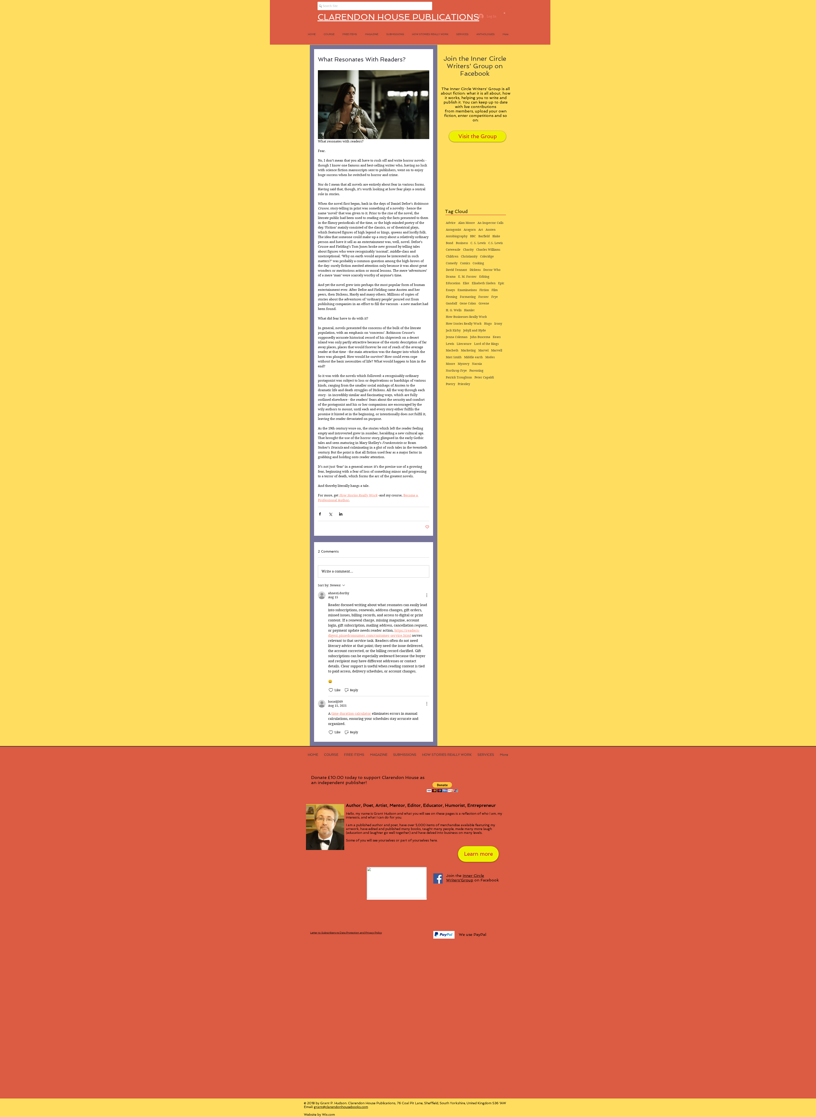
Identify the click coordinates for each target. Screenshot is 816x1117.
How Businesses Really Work (466, 317)
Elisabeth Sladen (484, 283)
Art (480, 230)
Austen (491, 230)
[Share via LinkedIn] (341, 514)
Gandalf (451, 303)
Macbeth (452, 350)
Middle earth (473, 357)
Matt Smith (454, 357)
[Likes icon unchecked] (331, 690)
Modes (490, 357)
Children (452, 256)
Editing (484, 277)
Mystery (463, 364)
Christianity (469, 256)
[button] (504, 13)
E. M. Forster (467, 277)
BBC (473, 236)
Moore (450, 364)
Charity (468, 250)
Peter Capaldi (484, 377)
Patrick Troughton (459, 377)
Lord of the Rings (486, 344)
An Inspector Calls (490, 223)
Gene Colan (468, 303)
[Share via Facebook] (320, 514)
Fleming (451, 297)
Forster (483, 297)
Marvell (496, 350)
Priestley (464, 384)
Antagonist (453, 230)
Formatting (468, 297)
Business (462, 243)
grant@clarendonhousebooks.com (341, 1107)
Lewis (450, 344)
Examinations (467, 290)
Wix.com (328, 1115)
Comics (465, 263)
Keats (497, 337)
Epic (501, 283)
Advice (451, 223)
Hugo (488, 323)
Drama (451, 277)
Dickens (475, 270)
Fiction (484, 290)
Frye (494, 297)
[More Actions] (426, 595)
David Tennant (456, 270)
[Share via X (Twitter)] (330, 514)
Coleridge (487, 256)
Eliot (466, 283)
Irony (498, 323)
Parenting (476, 370)
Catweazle (453, 250)
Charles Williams (488, 250)
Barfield (484, 236)
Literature (464, 344)
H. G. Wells (454, 310)
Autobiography (457, 236)
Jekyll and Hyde (474, 330)
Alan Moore (466, 223)
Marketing (468, 350)
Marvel (483, 350)
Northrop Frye (456, 370)
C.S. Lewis (495, 243)
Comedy (452, 263)
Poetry (450, 384)
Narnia (477, 364)
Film (495, 290)
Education (453, 283)
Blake (496, 236)
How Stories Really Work (464, 323)
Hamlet (469, 310)
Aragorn (470, 230)
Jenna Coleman (457, 337)
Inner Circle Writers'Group (465, 877)
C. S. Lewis (478, 243)
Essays (450, 290)
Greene (484, 303)
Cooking (478, 263)
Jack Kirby (453, 330)
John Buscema (480, 337)
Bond (449, 243)
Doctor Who (491, 270)
